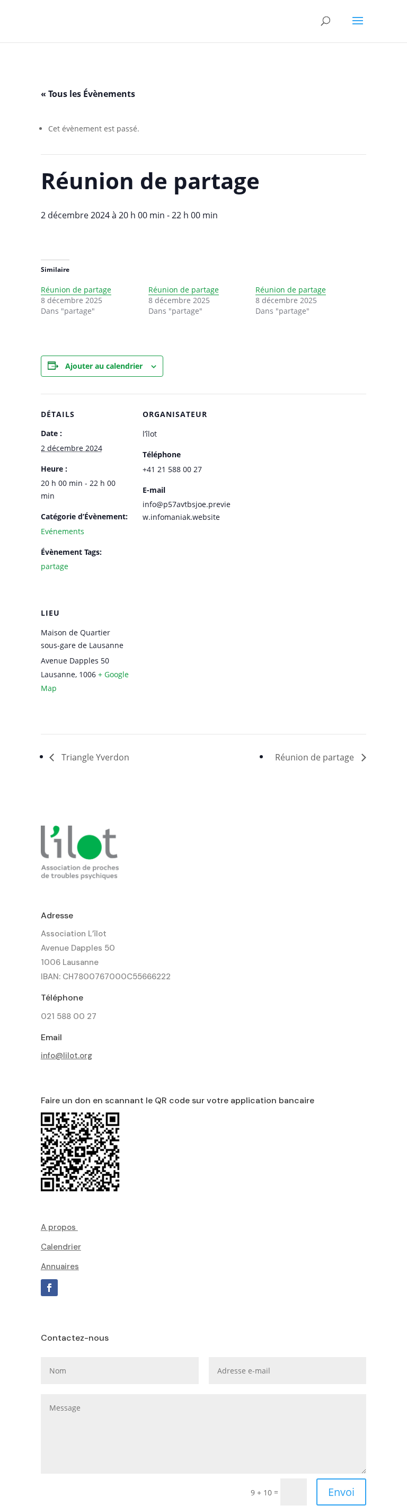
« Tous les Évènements (88, 94)
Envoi (341, 1492)
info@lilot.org (66, 1055)
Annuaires (60, 1266)
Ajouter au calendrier (104, 366)
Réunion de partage (76, 290)
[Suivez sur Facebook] (49, 1287)
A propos (59, 1227)
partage (54, 566)
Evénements (62, 531)
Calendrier (61, 1247)
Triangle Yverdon (94, 757)
